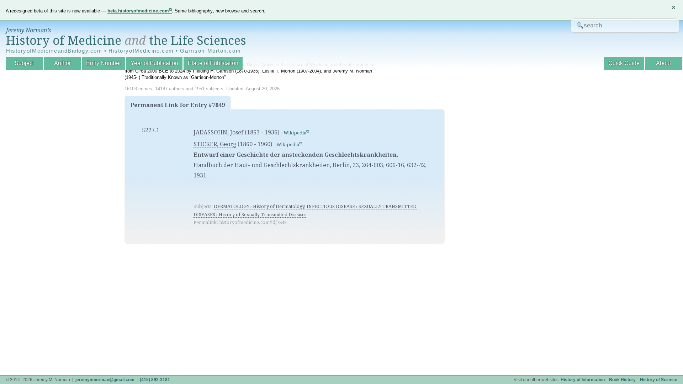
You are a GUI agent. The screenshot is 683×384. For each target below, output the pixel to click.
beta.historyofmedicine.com (138, 11)
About (663, 63)
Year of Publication (154, 63)
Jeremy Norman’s (28, 30)
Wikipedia (295, 132)
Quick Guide (624, 63)
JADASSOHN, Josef (218, 132)
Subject (24, 63)
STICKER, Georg (215, 144)
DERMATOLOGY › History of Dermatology (259, 206)
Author (62, 63)
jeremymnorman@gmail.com (104, 379)
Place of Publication (213, 63)
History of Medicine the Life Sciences (126, 40)
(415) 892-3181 (155, 379)
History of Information (583, 379)
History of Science (658, 379)
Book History (622, 379)
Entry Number (103, 63)
